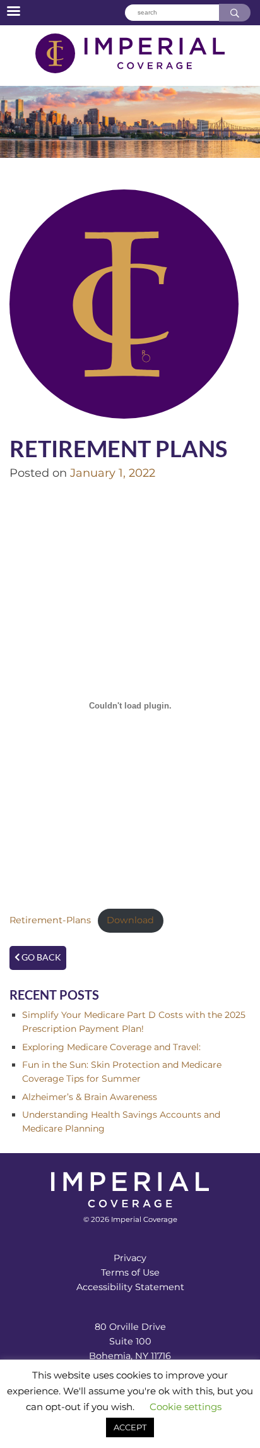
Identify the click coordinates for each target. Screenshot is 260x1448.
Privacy (130, 1258)
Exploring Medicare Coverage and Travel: (111, 1047)
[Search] (235, 13)
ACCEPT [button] (130, 1427)
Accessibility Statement (130, 1287)
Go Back (40, 957)
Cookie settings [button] (186, 1407)
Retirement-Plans (50, 920)
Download (130, 920)
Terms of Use (130, 1272)
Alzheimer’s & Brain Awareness (89, 1097)
